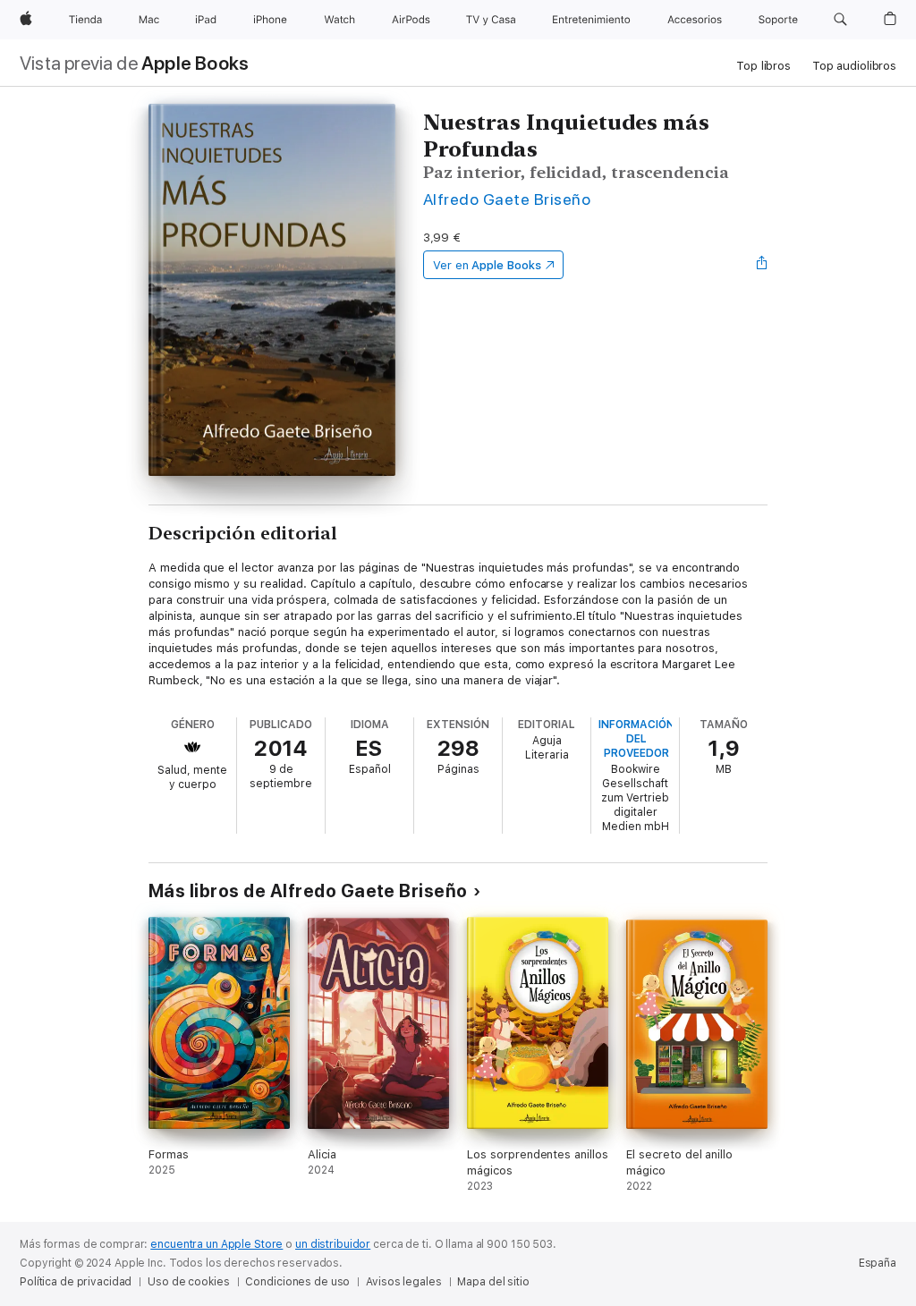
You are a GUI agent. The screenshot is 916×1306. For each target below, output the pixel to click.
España (877, 1263)
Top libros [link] (763, 65)
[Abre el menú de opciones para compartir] (762, 264)
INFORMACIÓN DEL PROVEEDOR (636, 738)
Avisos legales (403, 1282)
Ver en (487, 265)
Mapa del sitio (493, 1282)
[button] (840, 19)
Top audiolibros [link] (854, 65)
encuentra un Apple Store (216, 1244)
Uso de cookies (188, 1282)
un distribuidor (332, 1244)
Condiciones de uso (297, 1282)
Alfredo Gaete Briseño (506, 199)
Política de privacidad (75, 1282)
